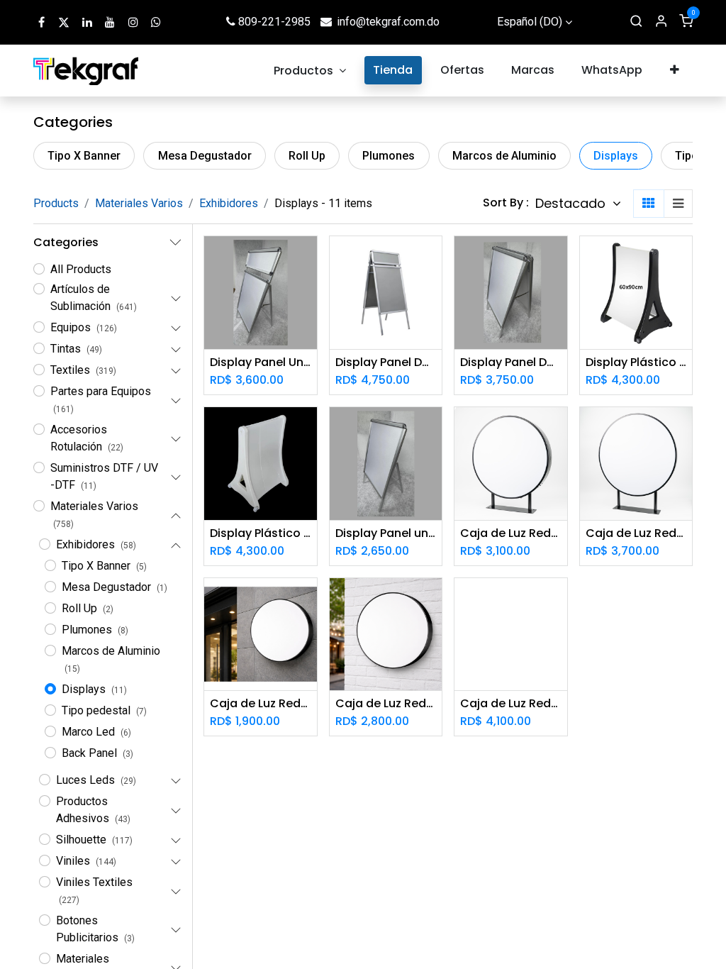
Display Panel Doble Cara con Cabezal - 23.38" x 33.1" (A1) (386, 362)
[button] (578, 203)
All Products (80, 269)
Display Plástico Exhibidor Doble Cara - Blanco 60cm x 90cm (260, 533)
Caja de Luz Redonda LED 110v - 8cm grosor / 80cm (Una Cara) (386, 703)
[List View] (678, 203)
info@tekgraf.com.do (388, 21)
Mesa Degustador (205, 155)
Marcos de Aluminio (504, 155)
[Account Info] (661, 22)
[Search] (636, 22)
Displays (615, 155)
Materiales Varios (139, 203)
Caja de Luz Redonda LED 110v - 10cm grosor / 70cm (636, 533)
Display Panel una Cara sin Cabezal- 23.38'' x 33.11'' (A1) (386, 533)
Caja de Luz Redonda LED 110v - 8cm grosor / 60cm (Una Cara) (260, 703)
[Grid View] (648, 203)
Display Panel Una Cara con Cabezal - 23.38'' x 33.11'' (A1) (260, 362)
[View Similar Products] (308, 323)
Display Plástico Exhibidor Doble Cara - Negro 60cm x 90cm (636, 362)
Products (56, 203)
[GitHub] (156, 22)
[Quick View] (308, 259)
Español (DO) (529, 21)
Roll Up (307, 155)
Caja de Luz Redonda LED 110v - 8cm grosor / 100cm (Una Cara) (511, 703)
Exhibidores (228, 203)
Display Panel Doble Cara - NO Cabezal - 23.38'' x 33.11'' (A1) (511, 362)
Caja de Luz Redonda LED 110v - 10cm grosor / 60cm (511, 533)
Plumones (388, 155)
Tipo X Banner (84, 155)
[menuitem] (309, 70)
